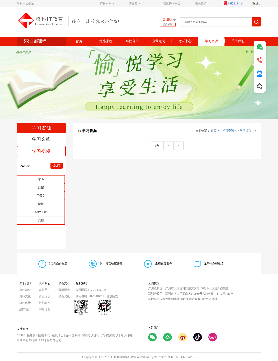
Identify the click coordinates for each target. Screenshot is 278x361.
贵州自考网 (73, 335)
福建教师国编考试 (38, 335)
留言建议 (44, 296)
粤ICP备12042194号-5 (181, 357)
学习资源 (228, 130)
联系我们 (200, 3)
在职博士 (57, 335)
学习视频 (41, 151)
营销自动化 (54, 340)
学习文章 (41, 139)
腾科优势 (25, 302)
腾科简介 (25, 289)
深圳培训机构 (90, 335)
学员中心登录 (25, 3)
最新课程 (64, 289)
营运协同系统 (171, 3)
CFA (41, 340)
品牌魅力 (25, 309)
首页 (79, 41)
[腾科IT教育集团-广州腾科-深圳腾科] (68, 20)
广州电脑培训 (109, 335)
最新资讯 (64, 296)
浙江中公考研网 (27, 340)
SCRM (21, 335)
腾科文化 (25, 296)
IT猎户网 (105, 3)
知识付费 (126, 335)
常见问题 (44, 302)
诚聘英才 (44, 289)
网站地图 (44, 309)
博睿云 (133, 3)
